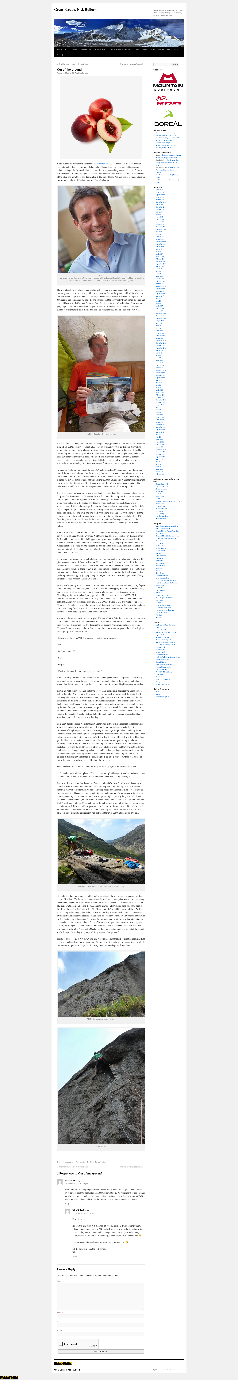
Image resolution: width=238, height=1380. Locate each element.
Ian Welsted (159, 560)
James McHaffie (161, 565)
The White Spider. (161, 612)
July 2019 (159, 249)
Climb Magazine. (161, 541)
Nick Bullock (83, 73)
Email (59, 1321)
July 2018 (159, 269)
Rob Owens (159, 600)
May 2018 (159, 274)
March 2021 (160, 217)
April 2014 (159, 390)
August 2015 (160, 350)
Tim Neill (159, 677)
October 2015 (160, 345)
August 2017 (160, 296)
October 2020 (160, 227)
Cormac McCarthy (162, 486)
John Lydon (159, 491)
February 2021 (160, 219)
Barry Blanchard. (161, 533)
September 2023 (161, 194)
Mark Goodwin (161, 494)
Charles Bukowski (162, 484)
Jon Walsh (159, 570)
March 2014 (160, 392)
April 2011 (159, 469)
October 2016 (160, 316)
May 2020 (159, 234)
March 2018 (160, 279)
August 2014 (160, 380)
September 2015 (161, 348)
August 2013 (160, 405)
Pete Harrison (160, 590)
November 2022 (161, 202)
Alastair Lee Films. (162, 630)
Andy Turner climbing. (163, 528)
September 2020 (161, 229)
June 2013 (159, 410)
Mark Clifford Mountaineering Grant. (168, 657)
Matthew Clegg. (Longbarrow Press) (168, 501)
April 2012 (159, 439)
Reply (67, 1203)
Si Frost (158, 602)
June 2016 (159, 325)
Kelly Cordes (160, 573)
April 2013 (159, 415)
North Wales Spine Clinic (164, 664)
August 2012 (160, 432)
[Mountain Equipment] (168, 90)
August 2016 (160, 321)
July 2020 (159, 232)
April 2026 (159, 189)
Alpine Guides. (161, 635)
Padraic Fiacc (160, 504)
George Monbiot (161, 489)
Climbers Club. (161, 647)
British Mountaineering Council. (166, 642)
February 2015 (160, 365)
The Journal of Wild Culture (165, 610)
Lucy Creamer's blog (162, 578)
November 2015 (161, 343)
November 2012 (161, 427)
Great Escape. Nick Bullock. (75, 9)
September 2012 (161, 429)
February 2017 (160, 308)
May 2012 (159, 437)
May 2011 (159, 466)
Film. (153, 49)
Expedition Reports (141, 49)
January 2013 (160, 422)
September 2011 (161, 457)
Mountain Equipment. (163, 696)
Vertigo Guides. (161, 682)
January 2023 (160, 199)
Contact (75, 49)
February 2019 (160, 259)
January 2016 (160, 338)
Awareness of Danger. (163, 143)
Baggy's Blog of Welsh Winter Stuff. (167, 531)
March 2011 (160, 471)
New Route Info (173, 49)
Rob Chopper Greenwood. (164, 598)
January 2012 (160, 447)
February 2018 (160, 281)
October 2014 (160, 375)
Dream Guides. (161, 649)
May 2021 (159, 214)
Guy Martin (159, 553)
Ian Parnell (159, 558)
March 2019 (160, 256)
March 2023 (160, 197)
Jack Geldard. (160, 563)
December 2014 (161, 370)
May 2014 (159, 387)
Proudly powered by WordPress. (167, 1370)
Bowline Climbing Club (163, 640)
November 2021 (161, 207)
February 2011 (160, 474)
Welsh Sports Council (163, 684)
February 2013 (160, 419)
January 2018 (160, 283)
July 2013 (159, 407)
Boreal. (158, 691)
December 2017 (161, 286)
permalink (102, 1162)
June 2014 (159, 385)
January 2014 (160, 397)
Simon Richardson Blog (163, 605)
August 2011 (160, 459)
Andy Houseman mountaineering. (167, 526)
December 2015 (161, 340)
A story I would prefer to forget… (167, 145)
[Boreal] (168, 125)
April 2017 (159, 306)
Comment (60, 1281)
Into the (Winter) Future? (164, 147)
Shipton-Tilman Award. (163, 667)
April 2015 (159, 360)
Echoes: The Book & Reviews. (93, 49)
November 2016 (161, 313)
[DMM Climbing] (168, 107)
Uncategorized (80, 1162)
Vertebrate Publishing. (163, 679)
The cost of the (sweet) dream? (132, 64)
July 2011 (159, 462)
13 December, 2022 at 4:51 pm (76, 1183)
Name (60, 1312)
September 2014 (161, 377)
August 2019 (160, 246)
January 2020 (160, 239)
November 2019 (161, 241)
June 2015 (159, 355)
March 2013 (160, 417)
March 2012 (160, 442)
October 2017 (160, 291)
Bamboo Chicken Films (163, 637)
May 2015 (159, 358)
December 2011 (161, 449)
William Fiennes (161, 518)
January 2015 (160, 368)
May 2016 (159, 328)
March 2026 (160, 192)
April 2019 (159, 254)
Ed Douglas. (160, 543)
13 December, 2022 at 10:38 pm (84, 1213)
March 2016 (160, 333)
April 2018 (159, 276)
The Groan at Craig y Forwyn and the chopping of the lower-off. (168, 162)
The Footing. (160, 513)
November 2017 (161, 288)
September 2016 (161, 318)
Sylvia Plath (159, 511)
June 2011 (159, 464)
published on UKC (105, 163)
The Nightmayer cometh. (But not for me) (73, 64)
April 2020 (159, 236)
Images (161, 49)
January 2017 (160, 311)
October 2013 (160, 402)
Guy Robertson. (161, 555)
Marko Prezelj (160, 585)
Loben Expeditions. (162, 575)
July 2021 (159, 212)
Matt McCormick (161, 588)
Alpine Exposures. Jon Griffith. (166, 632)
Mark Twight (160, 496)
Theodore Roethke (162, 516)
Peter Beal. (159, 593)
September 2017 (161, 293)
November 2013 (161, 400)
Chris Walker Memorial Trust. (165, 644)
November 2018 (161, 261)
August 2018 (160, 266)
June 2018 (159, 271)
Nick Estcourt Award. (163, 659)
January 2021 (160, 222)
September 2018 (161, 264)
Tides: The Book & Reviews (119, 49)
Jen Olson (159, 568)
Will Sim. (159, 617)
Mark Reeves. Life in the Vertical (166, 583)
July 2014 (159, 382)
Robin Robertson (161, 508)
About (67, 49)
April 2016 (159, 330)
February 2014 (160, 395)
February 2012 (160, 444)
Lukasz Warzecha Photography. (166, 580)
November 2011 (161, 452)
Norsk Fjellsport (161, 662)
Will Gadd (159, 615)
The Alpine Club (161, 669)
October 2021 (160, 209)
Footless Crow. (161, 546)
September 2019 (161, 244)
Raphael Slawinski (162, 595)
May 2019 (159, 251)
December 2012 (161, 424)
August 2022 (160, 204)
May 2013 (159, 412)
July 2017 (159, 298)
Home (59, 49)
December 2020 (161, 224)
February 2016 (160, 335)
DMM (158, 694)
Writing (60, 54)
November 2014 (161, 372)
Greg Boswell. (160, 551)
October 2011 (160, 454)
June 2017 (159, 301)
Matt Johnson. (160, 499)
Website (60, 1330)
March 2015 (160, 363)
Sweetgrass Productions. (164, 607)
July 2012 (159, 434)
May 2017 (159, 303)
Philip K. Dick (160, 506)
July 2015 (159, 353)
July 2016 (159, 323)
